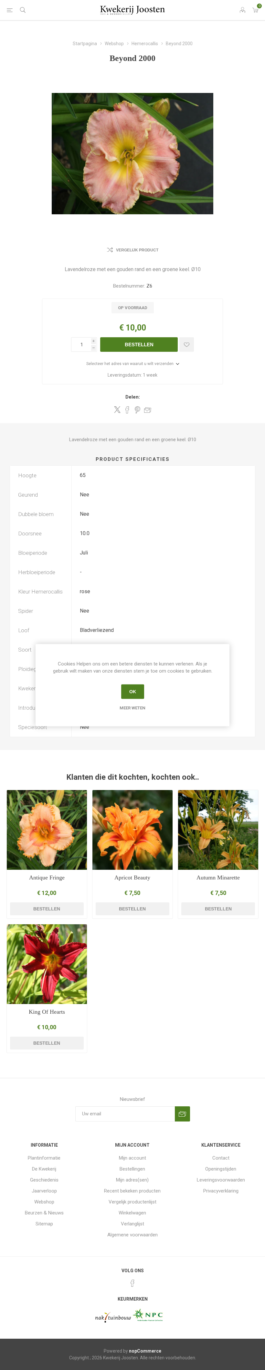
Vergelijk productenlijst (132, 1202)
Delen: (132, 397)
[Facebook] (132, 1283)
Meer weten (132, 707)
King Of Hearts (47, 1012)
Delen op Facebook (127, 409)
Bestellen (139, 344)
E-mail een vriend (147, 409)
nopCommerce (145, 1351)
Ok (132, 691)
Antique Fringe (47, 877)
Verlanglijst (132, 1224)
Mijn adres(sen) (132, 1180)
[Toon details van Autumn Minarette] (218, 830)
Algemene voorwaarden (132, 1235)
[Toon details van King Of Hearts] (47, 964)
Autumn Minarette (218, 877)
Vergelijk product (137, 250)
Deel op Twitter (117, 409)
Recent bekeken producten (132, 1191)
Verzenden (182, 1113)
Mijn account (132, 1158)
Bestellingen (132, 1169)
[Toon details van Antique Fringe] (47, 830)
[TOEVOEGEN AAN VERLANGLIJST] (186, 344)
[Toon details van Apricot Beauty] (132, 830)
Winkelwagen (132, 1213)
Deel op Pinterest (137, 409)
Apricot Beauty (132, 877)
